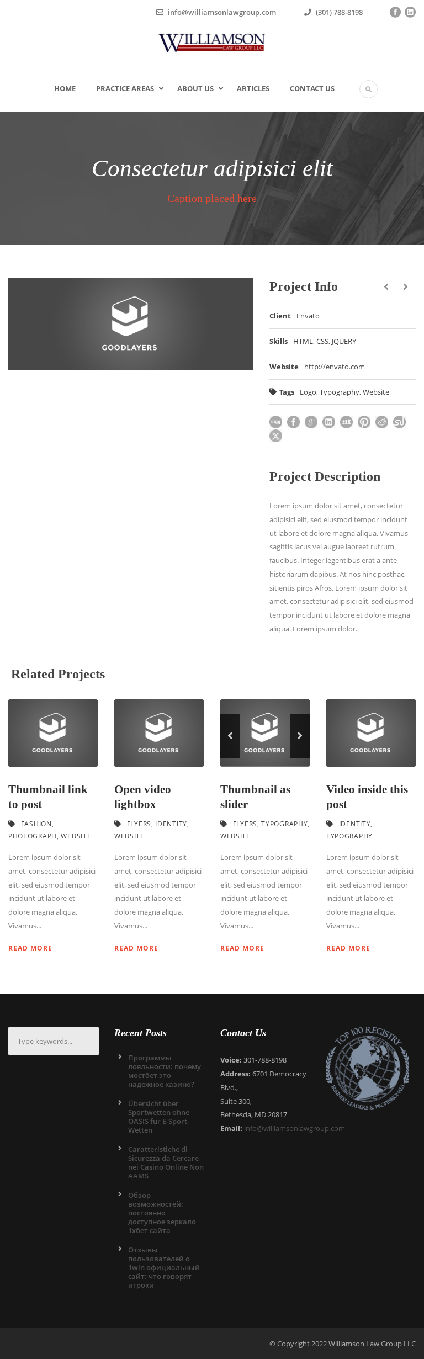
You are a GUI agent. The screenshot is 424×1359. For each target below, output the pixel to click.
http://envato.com (334, 366)
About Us (195, 88)
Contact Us (312, 88)
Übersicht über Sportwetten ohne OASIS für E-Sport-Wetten (158, 1116)
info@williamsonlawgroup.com (294, 1128)
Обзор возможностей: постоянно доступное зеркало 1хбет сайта (162, 1212)
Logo (308, 392)
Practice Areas (125, 88)
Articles (253, 88)
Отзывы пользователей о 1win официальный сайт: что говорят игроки (164, 1267)
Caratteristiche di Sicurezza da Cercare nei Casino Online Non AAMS (166, 1162)
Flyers (139, 824)
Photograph (32, 836)
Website (376, 392)
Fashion (36, 824)
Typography (339, 392)
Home (65, 88)
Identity (171, 824)
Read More (30, 948)
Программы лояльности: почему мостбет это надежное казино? (164, 1071)
